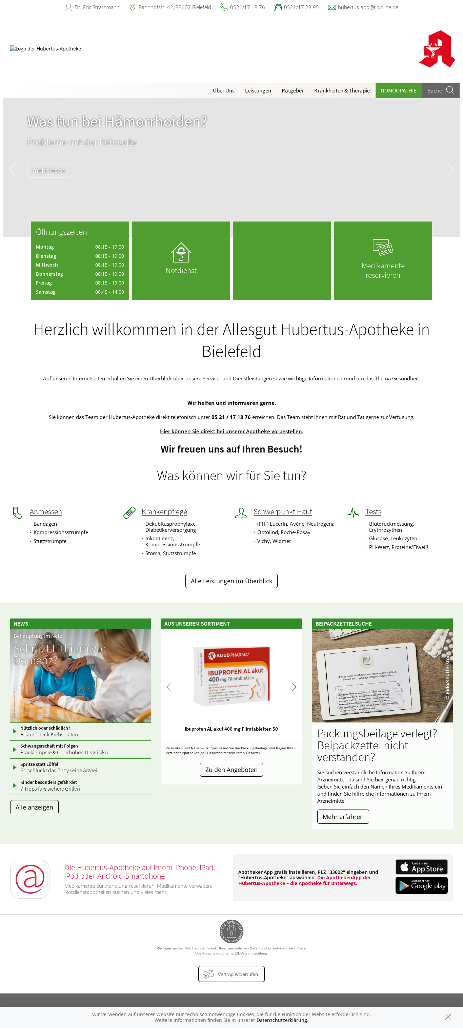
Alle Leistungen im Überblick (231, 581)
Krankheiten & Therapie (342, 90)
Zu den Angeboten (231, 769)
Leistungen (258, 90)
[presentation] (12, 169)
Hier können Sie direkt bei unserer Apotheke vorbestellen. (231, 431)
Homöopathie (399, 90)
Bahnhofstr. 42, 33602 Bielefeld (175, 7)
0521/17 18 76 (247, 7)
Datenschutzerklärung (282, 1020)
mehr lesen (49, 170)
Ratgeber (293, 90)
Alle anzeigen (34, 807)
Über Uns (224, 90)
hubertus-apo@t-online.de (368, 7)
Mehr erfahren (343, 817)
